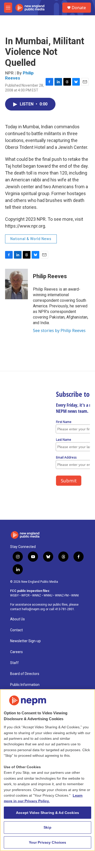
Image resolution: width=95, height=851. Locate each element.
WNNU (48, 595)
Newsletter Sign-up (25, 641)
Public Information (25, 685)
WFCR (25, 595)
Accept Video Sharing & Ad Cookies (47, 813)
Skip (47, 827)
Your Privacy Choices (47, 842)
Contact (16, 630)
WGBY (14, 595)
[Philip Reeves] (16, 284)
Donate (79, 7)
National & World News (30, 239)
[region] (47, 770)
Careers (16, 652)
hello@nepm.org (33, 609)
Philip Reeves (19, 75)
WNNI (75, 595)
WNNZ (36, 595)
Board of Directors (24, 674)
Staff (14, 663)
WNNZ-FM (62, 595)
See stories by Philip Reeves (59, 330)
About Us (17, 619)
